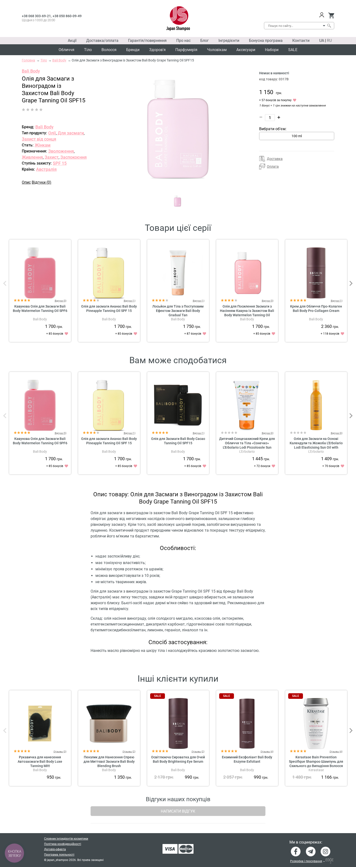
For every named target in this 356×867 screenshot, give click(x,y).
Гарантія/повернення (147, 40)
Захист (52, 157)
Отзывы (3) (60, 751)
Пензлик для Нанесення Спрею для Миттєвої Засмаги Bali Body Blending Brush (109, 761)
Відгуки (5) (60, 300)
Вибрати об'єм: (272, 129)
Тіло (88, 49)
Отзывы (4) (267, 751)
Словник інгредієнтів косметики (66, 838)
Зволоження (61, 151)
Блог (204, 40)
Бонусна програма (266, 40)
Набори (272, 49)
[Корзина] (331, 15)
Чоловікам (217, 49)
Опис (26, 182)
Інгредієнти (228, 40)
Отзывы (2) (129, 751)
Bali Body (31, 71)
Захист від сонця (39, 139)
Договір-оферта (55, 849)
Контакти (301, 40)
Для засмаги (71, 133)
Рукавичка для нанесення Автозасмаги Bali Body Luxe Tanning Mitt (40, 761)
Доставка (275, 159)
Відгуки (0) (41, 182)
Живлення (32, 157)
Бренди (132, 49)
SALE (292, 49)
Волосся (108, 49)
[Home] (178, 18)
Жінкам (43, 145)
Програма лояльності (59, 854)
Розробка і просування (306, 861)
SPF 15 (60, 163)
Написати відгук (178, 811)
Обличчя (66, 49)
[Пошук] (329, 25)
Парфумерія (186, 49)
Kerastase (316, 770)
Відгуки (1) (129, 300)
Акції (72, 40)
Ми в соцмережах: (305, 842)
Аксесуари (245, 49)
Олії (52, 133)
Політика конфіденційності (62, 844)
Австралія (46, 169)
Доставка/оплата (102, 40)
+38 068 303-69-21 (36, 16)
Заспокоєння (73, 157)
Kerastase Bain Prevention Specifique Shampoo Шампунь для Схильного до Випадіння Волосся (316, 761)
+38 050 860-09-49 (67, 16)
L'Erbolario (247, 451)
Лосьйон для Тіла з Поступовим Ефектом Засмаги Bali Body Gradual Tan (178, 310)
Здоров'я (157, 49)
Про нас (183, 40)
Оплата (273, 166)
